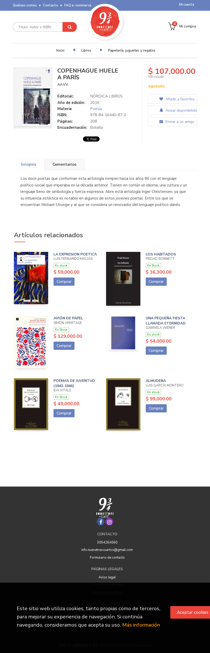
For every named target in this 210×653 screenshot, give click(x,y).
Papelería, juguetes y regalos (131, 50)
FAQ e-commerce (77, 5)
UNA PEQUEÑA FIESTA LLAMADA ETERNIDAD (166, 321)
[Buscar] (69, 27)
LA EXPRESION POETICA (75, 254)
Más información (141, 624)
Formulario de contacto (107, 557)
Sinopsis (28, 164)
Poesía (96, 108)
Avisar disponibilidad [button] (180, 110)
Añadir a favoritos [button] (179, 99)
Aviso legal (107, 577)
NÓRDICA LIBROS (106, 96)
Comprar (64, 281)
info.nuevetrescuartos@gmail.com (107, 550)
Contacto (50, 5)
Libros (86, 50)
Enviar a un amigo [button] (179, 121)
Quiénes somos (25, 5)
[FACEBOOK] (100, 522)
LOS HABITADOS (161, 254)
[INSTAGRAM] (109, 522)
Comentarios (64, 164)
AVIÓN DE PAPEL (68, 318)
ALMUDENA (156, 380)
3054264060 (107, 542)
